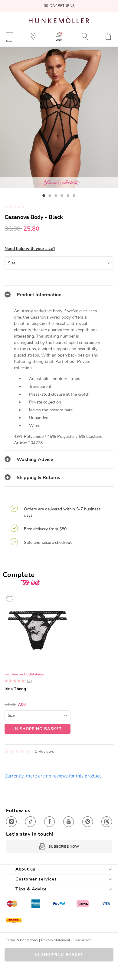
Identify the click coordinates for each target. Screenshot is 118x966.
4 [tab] (62, 195)
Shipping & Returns (38, 477)
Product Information (39, 294)
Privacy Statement (55, 940)
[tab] (59, 294)
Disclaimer (82, 940)
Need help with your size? (30, 248)
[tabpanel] (59, 117)
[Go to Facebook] (49, 821)
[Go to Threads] (106, 821)
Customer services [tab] (36, 879)
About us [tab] (25, 869)
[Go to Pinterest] (87, 821)
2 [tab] (50, 195)
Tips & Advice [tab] (31, 889)
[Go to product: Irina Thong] (38, 662)
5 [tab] (68, 195)
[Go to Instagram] (11, 821)
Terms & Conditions (22, 940)
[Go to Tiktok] (30, 821)
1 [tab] (44, 195)
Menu (9, 41)
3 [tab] (56, 195)
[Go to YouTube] (68, 821)
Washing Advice (35, 459)
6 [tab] (74, 195)
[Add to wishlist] (10, 599)
